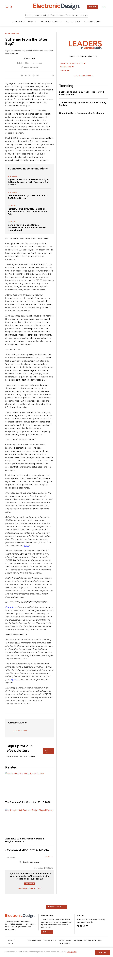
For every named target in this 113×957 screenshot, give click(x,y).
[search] (11, 7)
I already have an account (29, 888)
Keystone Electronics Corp (71, 63)
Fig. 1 (26, 545)
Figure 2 (9, 607)
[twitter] (29, 75)
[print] (53, 75)
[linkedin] (25, 75)
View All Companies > (83, 76)
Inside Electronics (92, 21)
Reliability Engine (42, 934)
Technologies (19, 21)
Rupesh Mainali (16, 934)
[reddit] (33, 75)
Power (8, 903)
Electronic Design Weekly (51, 21)
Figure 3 (14, 679)
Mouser (63, 70)
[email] (37, 75)
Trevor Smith (29, 58)
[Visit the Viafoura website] (48, 868)
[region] (29, 862)
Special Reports (73, 21)
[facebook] (22, 75)
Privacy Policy (72, 952)
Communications (12, 33)
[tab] (11, 857)
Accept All (102, 952)
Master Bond (65, 67)
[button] (7, 7)
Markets (32, 21)
